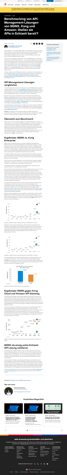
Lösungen (6, 451)
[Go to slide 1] (27, 430)
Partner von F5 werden (44, 452)
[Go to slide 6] (39, 430)
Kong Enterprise (25, 101)
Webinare (18, 455)
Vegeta (21, 121)
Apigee (18, 101)
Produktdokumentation (21, 448)
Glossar (18, 451)
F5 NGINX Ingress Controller (24, 380)
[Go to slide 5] (37, 430)
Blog (53, 456)
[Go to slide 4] (34, 430)
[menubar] (33, 1)
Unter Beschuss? (58, 1)
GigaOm (6, 97)
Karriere (53, 451)
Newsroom (54, 460)
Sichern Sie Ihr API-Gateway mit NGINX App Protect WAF (52, 418)
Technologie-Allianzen (44, 451)
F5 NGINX (13, 380)
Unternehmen (7, 15)
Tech (17, 380)
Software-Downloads (32, 456)
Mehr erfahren (51, 9)
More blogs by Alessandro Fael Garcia (22, 391)
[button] (23, 211)
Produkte (6, 450)
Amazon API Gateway (16, 102)
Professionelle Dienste (33, 451)
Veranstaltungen (55, 458)
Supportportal (31, 450)
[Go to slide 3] (32, 430)
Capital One (17, 67)
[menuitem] (21, 1)
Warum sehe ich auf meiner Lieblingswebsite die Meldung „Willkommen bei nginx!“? (13, 418)
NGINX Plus (24, 89)
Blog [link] (14, 15)
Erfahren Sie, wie (24, 443)
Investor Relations (55, 455)
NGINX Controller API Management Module (29, 90)
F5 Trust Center (55, 450)
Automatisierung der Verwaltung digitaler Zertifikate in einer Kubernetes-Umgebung (31, 419)
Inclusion (54, 453)
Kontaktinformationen (56, 448)
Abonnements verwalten (33, 448)
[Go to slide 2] (29, 430)
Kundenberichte (20, 453)
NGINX (26, 415)
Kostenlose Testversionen (9, 448)
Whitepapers (19, 450)
